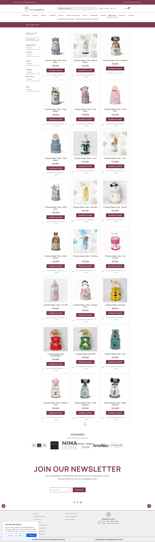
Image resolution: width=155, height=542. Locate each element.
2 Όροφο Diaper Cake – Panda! (115, 207)
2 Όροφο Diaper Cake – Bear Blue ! (56, 61)
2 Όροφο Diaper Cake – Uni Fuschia (115, 257)
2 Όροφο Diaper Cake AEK (115, 305)
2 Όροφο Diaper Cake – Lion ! (115, 158)
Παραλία (103, 15)
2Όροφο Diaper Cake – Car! (115, 354)
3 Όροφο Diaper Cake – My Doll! (115, 501)
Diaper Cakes (112, 15)
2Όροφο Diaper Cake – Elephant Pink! (55, 404)
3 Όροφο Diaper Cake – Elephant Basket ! (55, 502)
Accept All (31, 535)
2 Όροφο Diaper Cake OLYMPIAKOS (55, 355)
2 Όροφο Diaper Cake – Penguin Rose (85, 306)
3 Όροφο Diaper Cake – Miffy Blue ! (85, 502)
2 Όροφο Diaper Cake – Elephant (115, 60)
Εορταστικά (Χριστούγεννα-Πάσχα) (87, 19)
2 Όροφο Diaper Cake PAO (85, 354)
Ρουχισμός (52, 15)
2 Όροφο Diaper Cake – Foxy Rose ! (85, 110)
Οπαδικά (131, 15)
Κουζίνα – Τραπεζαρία (73, 15)
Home (27, 25)
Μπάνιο (61, 15)
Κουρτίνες (122, 15)
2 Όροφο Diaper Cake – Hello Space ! (56, 159)
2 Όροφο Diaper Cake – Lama (85, 158)
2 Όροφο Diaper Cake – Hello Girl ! (115, 110)
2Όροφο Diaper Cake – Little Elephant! (85, 404)
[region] (21, 530)
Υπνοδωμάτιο (25, 15)
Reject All (21, 535)
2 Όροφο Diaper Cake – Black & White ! (85, 61)
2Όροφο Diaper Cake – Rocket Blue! (85, 453)
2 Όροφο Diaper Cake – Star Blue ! (85, 257)
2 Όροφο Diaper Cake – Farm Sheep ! (56, 110)
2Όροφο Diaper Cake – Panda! (55, 452)
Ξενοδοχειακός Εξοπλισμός (65, 19)
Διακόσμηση (94, 15)
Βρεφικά (35, 15)
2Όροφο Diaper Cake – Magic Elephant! (115, 404)
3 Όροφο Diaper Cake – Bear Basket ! (115, 453)
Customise (10, 535)
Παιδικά (43, 15)
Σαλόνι (85, 15)
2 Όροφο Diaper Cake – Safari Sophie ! (55, 257)
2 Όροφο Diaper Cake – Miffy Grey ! (56, 208)
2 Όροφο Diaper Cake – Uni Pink (55, 305)
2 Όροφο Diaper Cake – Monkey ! (85, 207)
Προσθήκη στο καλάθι (55, 70)
